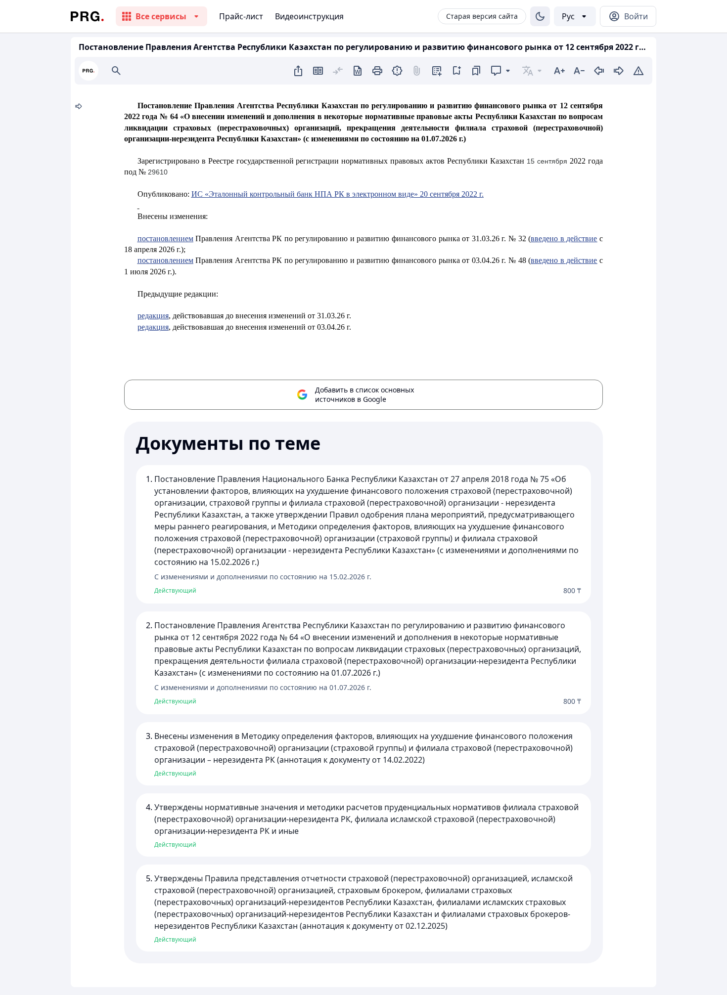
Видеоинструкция (309, 16)
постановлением (165, 238)
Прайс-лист (241, 16)
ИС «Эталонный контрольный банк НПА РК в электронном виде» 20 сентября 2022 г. (337, 194)
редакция (153, 315)
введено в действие (564, 238)
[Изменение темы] (540, 16)
